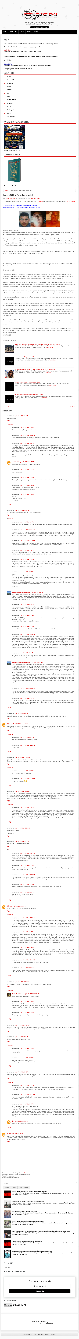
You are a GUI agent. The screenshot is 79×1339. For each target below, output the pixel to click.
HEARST (9, 90)
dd (12, 1121)
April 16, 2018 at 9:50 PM (27, 626)
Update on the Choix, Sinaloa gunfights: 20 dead (29, 394)
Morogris (10, 103)
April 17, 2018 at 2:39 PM (27, 968)
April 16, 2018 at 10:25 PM (27, 745)
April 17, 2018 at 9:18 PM (27, 1085)
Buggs (9, 76)
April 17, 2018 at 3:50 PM (22, 1072)
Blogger (53, 1334)
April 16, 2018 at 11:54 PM (27, 634)
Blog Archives (24, 1187)
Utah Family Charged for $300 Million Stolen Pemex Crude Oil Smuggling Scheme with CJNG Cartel (41, 1231)
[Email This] (4, 335)
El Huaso (10, 83)
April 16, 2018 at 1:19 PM (27, 550)
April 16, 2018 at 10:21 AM (27, 530)
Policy (36, 32)
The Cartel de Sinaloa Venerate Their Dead (24, 1211)
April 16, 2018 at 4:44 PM (26, 462)
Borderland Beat (38, 1334)
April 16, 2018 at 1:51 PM (27, 559)
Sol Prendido (11, 116)
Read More (49, 347)
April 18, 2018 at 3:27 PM (27, 892)
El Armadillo (11, 80)
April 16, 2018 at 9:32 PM (22, 982)
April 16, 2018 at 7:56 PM (27, 477)
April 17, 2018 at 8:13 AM (27, 932)
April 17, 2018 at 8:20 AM (27, 865)
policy (9, 69)
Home (4, 32)
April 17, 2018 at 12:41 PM (27, 960)
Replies (10, 424)
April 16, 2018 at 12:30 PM (27, 540)
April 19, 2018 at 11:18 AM (27, 689)
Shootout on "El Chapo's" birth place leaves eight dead (28, 1201)
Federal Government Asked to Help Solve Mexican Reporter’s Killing (35, 369)
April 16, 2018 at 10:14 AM (22, 757)
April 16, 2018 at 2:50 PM (22, 841)
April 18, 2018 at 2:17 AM (35, 662)
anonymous (15, 462)
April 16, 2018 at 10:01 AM (20, 724)
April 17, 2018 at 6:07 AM (27, 485)
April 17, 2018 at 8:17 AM (22, 1037)
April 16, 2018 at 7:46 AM (27, 427)
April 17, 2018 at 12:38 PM (27, 875)
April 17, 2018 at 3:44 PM (27, 653)
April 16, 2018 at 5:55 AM (22, 510)
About (29, 32)
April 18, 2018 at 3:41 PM (27, 1104)
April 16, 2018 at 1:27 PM (27, 443)
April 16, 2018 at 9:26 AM (22, 713)
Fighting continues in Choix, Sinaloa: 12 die (27, 382)
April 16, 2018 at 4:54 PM (35, 592)
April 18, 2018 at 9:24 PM (21, 1121)
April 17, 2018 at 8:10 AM (22, 1025)
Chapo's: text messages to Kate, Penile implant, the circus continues (32, 1251)
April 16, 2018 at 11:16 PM (32, 994)
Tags (14, 1187)
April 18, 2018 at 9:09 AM (27, 884)
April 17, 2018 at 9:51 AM (27, 1012)
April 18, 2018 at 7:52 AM (27, 1048)
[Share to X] (8, 335)
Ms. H (9, 106)
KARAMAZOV (11, 100)
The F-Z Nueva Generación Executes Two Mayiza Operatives (29, 1191)
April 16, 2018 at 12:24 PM (27, 435)
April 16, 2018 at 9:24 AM (27, 522)
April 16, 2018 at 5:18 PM (20, 906)
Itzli (8, 93)
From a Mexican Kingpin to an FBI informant (27, 357)
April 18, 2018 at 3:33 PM (27, 1058)
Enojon (9, 86)
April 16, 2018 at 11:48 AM (22, 791)
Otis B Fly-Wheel (10, 198)
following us (49, 1323)
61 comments (35, 198)
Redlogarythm (11, 110)
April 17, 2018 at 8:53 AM (27, 947)
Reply (8, 420)
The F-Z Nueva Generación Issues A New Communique (28, 1221)
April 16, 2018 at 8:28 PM (27, 604)
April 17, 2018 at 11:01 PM (27, 1094)
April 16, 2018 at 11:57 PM (27, 853)
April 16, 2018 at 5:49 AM (22, 416)
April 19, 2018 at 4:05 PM (16, 1134)
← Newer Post (6, 407)
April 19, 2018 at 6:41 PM (27, 698)
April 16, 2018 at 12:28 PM (22, 828)
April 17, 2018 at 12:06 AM (27, 918)
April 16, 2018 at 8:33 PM (27, 737)
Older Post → (73, 407)
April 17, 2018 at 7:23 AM (27, 1001)
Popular (7, 1187)
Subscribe (39, 1291)
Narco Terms (13, 32)
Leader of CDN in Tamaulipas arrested (18, 195)
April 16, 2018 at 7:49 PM (27, 469)
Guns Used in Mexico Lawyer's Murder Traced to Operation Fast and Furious (37, 344)
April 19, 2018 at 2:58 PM (27, 494)
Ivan (8, 96)
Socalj (9, 113)
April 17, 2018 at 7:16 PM (27, 807)
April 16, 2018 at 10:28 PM (27, 778)
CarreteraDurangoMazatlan (20, 592)
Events (22, 32)
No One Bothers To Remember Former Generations (27, 1241)
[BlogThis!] (6, 335)
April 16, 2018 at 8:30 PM (27, 615)
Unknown (9, 724)
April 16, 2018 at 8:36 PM (27, 771)
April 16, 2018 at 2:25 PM (27, 572)
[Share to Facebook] (10, 335)
